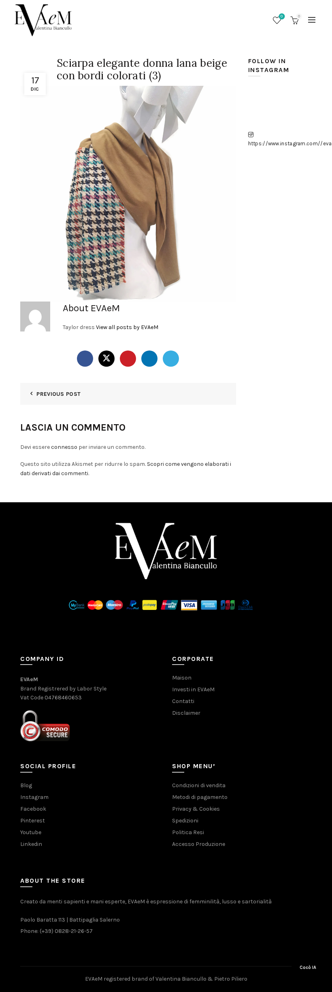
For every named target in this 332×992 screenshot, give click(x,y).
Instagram (34, 797)
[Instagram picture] (258, 96)
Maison (182, 677)
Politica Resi (188, 832)
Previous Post (58, 394)
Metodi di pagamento (200, 797)
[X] (106, 358)
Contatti (183, 701)
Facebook (33, 808)
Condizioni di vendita (199, 785)
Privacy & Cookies (196, 808)
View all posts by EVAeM (127, 327)
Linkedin (31, 844)
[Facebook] (85, 358)
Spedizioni (185, 820)
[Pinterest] (128, 358)
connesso (64, 447)
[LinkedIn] (149, 358)
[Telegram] (171, 358)
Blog (26, 785)
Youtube (30, 832)
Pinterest (32, 820)
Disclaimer (186, 712)
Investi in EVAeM (193, 689)
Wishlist (282, 16)
